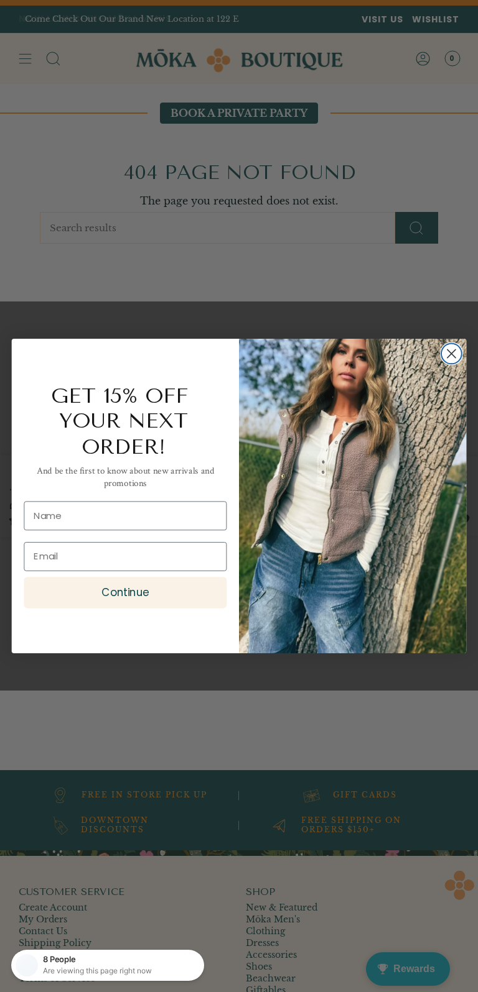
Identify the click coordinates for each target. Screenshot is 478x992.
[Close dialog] (451, 354)
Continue (125, 592)
